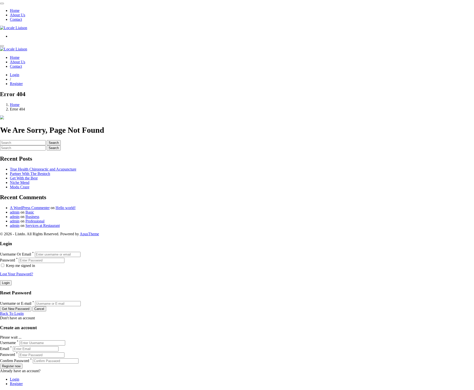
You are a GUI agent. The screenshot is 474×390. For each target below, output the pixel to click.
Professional (34, 221)
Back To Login (12, 313)
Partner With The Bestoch (30, 174)
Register (16, 84)
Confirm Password (14, 361)
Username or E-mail (15, 303)
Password (7, 260)
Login (14, 75)
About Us (17, 15)
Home (15, 10)
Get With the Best (24, 178)
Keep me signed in (20, 265)
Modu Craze (19, 187)
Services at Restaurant (42, 225)
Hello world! (66, 208)
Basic (29, 212)
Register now (11, 366)
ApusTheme (89, 234)
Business (32, 217)
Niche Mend (19, 182)
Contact (16, 19)
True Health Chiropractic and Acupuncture (43, 169)
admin (15, 212)
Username (8, 343)
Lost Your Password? (16, 274)
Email (4, 349)
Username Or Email (15, 254)
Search (54, 143)
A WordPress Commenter (30, 208)
